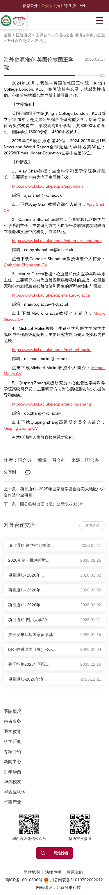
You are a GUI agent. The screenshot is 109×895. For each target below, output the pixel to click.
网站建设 (44, 887)
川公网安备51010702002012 (76, 880)
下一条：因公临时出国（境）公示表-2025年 (44, 504)
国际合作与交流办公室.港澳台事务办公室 (70, 35)
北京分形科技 (68, 887)
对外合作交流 (18, 40)
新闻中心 (12, 761)
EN (82, 5)
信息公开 (30, 5)
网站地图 (32, 872)
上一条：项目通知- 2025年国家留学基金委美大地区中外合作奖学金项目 (54, 492)
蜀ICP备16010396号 (23, 880)
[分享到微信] (28, 472)
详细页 (40, 40)
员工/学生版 (66, 5)
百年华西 (12, 771)
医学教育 (12, 731)
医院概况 (23, 35)
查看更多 (92, 526)
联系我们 (75, 872)
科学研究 (12, 741)
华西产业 (12, 801)
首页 (7, 35)
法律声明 (53, 872)
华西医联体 (15, 791)
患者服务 (12, 721)
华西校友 (12, 781)
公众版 (47, 5)
